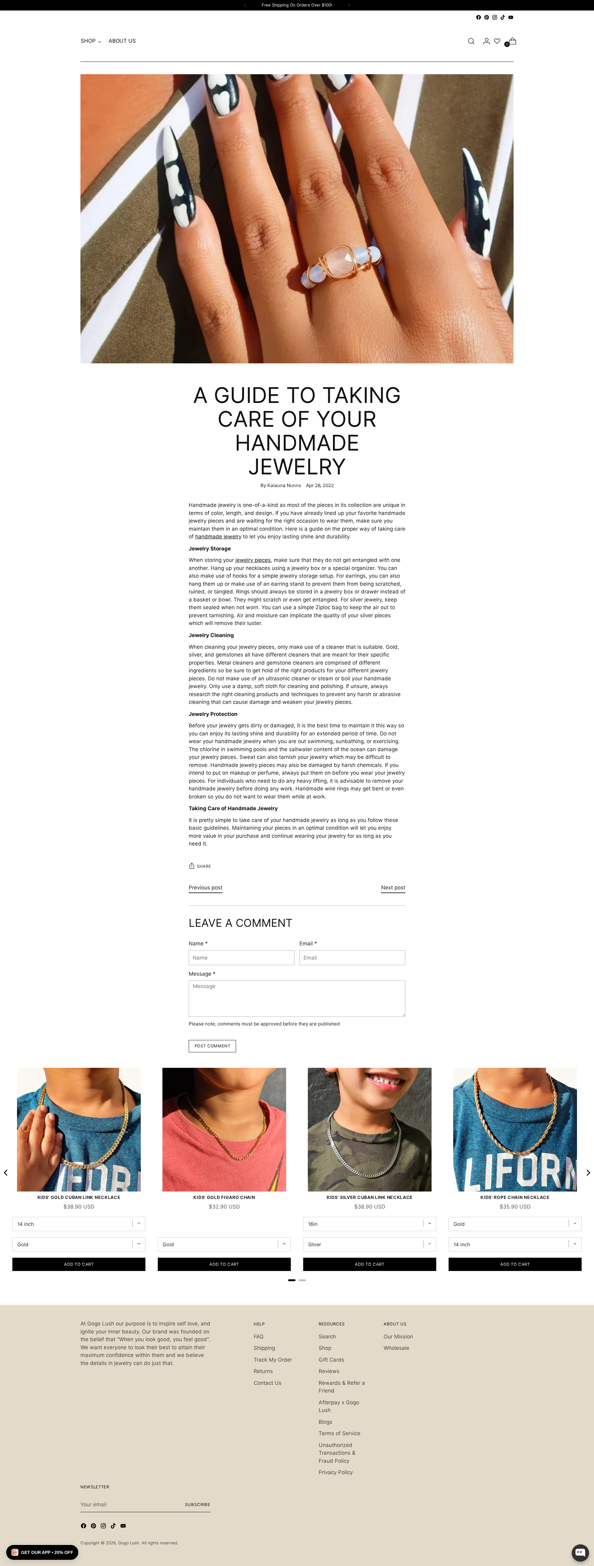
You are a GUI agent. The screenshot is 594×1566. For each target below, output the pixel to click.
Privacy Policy (336, 1472)
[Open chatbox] (580, 1553)
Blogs (325, 1422)
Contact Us (268, 1383)
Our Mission (398, 1336)
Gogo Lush (128, 1542)
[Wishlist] (497, 41)
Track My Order (273, 1360)
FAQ (259, 1336)
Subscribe (197, 1504)
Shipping (264, 1348)
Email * (308, 943)
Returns (263, 1371)
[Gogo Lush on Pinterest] (486, 17)
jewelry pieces (253, 560)
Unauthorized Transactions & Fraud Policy (337, 1453)
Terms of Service (339, 1433)
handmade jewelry (218, 536)
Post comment (212, 1045)
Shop (325, 1348)
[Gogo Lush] (297, 41)
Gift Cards (331, 1360)
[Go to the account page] (484, 41)
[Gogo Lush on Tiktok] (503, 17)
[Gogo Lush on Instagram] (494, 17)
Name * (198, 943)
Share (204, 866)
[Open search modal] (471, 41)
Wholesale (396, 1348)
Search (327, 1336)
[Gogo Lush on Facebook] (478, 17)
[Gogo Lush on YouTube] (511, 17)
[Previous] (245, 5)
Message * (202, 974)
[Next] (349, 5)
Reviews (329, 1371)
